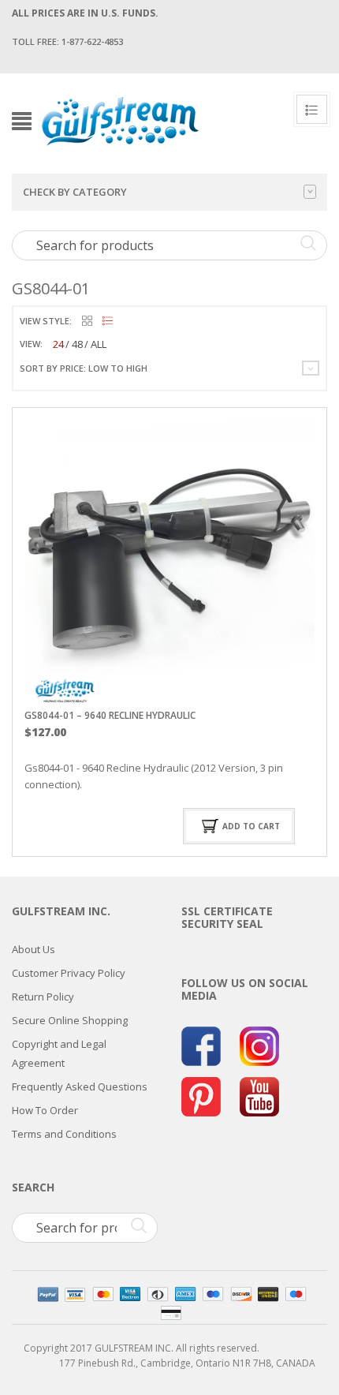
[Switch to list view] (107, 321)
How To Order (45, 1110)
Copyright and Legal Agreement (59, 1053)
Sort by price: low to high (83, 368)
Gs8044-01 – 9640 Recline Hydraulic (110, 715)
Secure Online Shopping (70, 1020)
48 (77, 344)
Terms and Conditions (64, 1134)
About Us (33, 949)
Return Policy (43, 996)
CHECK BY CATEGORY (75, 192)
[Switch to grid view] (87, 321)
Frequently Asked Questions (79, 1086)
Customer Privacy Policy (68, 973)
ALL (98, 344)
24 (58, 344)
